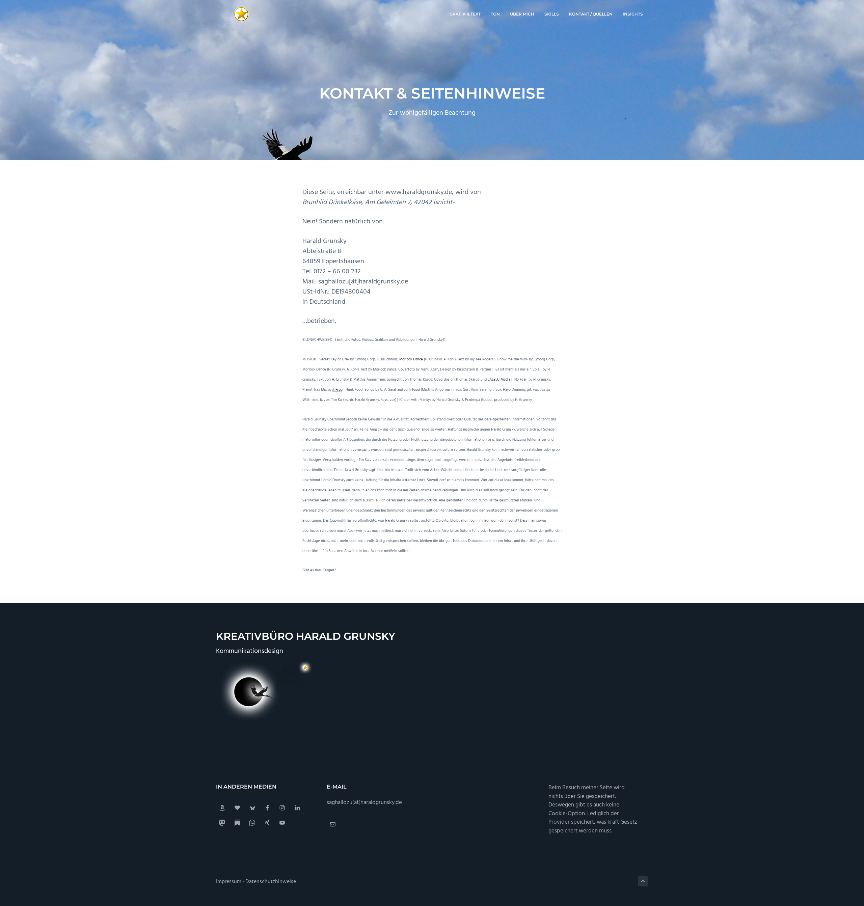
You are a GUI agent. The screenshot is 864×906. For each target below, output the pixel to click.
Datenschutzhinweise (270, 881)
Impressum (228, 881)
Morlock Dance (411, 359)
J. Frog (337, 390)
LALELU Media (499, 380)
